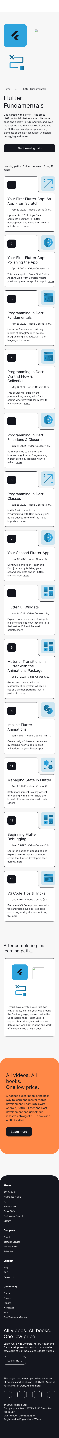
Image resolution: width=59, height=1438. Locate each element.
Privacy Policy (11, 1246)
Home (7, 88)
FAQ (6, 1272)
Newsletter (9, 1307)
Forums (7, 1303)
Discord (7, 1293)
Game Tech (9, 1211)
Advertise (8, 1251)
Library (7, 1221)
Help (6, 1267)
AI (5, 1201)
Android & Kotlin (12, 1197)
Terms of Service (12, 1242)
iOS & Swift (10, 1192)
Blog (6, 1312)
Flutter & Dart (10, 1206)
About (7, 1237)
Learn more (19, 1131)
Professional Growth (13, 1216)
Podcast (7, 1298)
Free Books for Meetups (15, 1317)
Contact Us (9, 1277)
